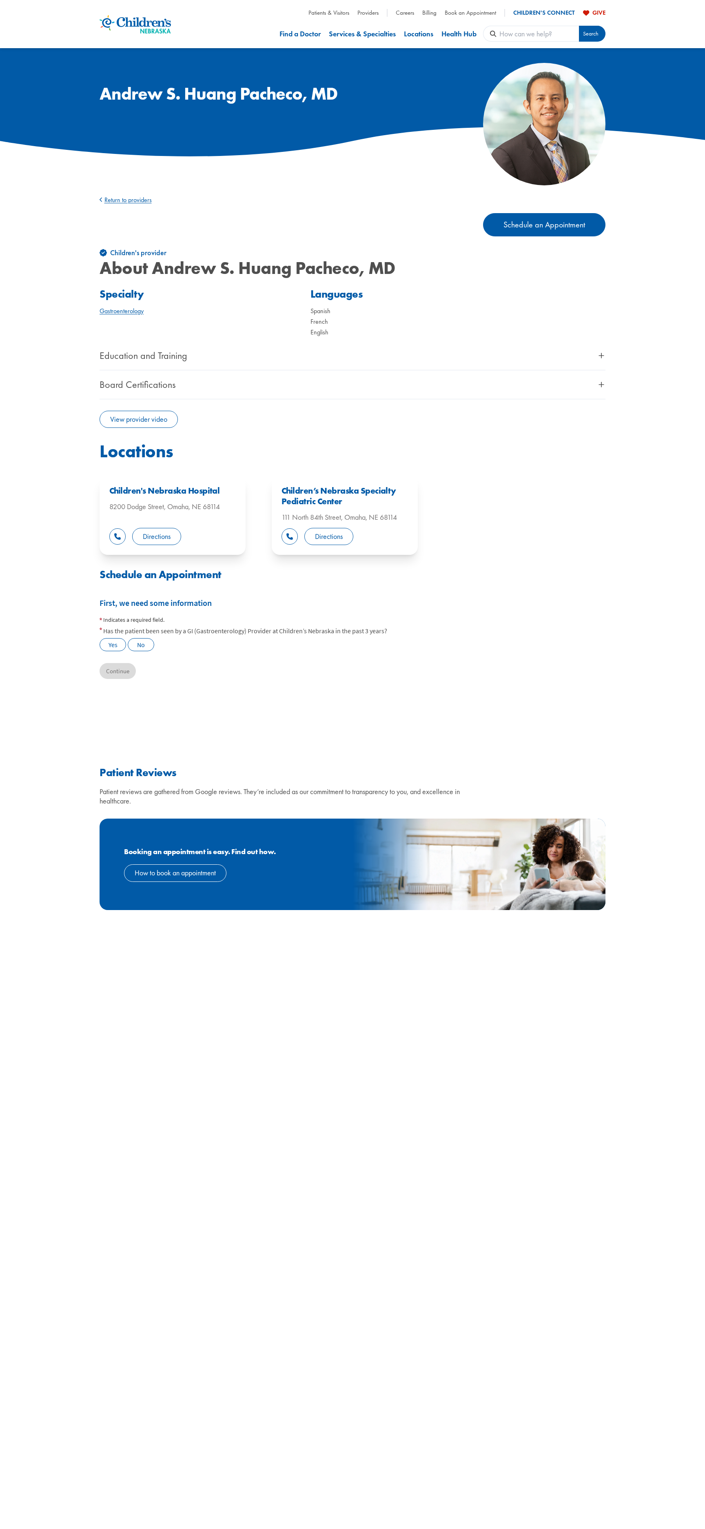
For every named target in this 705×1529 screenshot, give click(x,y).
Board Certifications (137, 384)
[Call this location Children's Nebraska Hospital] (117, 536)
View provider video (138, 419)
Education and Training (143, 355)
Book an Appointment (470, 13)
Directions (157, 536)
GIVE (598, 13)
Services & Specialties (362, 33)
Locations (418, 33)
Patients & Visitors (328, 13)
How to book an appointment (175, 872)
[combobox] (539, 34)
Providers (368, 13)
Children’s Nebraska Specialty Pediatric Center (339, 496)
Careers (405, 13)
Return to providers (128, 200)
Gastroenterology (122, 311)
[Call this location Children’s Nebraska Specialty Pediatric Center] (290, 536)
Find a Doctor (300, 33)
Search (591, 33)
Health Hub (459, 33)
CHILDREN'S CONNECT (544, 13)
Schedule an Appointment (544, 224)
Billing (429, 13)
